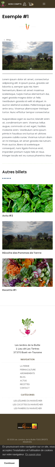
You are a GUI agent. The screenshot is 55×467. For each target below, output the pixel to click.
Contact (24, 388)
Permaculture (28, 369)
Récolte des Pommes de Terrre (21, 253)
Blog (23, 377)
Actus (23, 380)
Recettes (25, 384)
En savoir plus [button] (33, 454)
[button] (51, 4)
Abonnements (27, 373)
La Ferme (24, 366)
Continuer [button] (9, 463)
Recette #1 (9, 290)
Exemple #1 (15, 16)
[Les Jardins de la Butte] (3, 4)
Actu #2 (7, 215)
